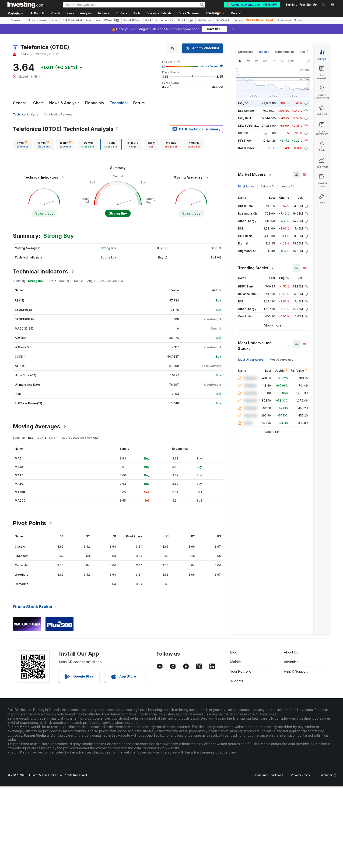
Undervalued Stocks (289, 20)
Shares (15, 20)
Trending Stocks (253, 268)
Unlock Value (209, 66)
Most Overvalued (282, 359)
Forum (139, 102)
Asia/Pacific (223, 20)
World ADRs (131, 20)
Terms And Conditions (268, 775)
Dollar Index (246, 148)
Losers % (287, 186)
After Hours (93, 20)
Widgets (236, 681)
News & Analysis (64, 102)
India (54, 20)
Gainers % (267, 186)
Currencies (245, 52)
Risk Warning (326, 775)
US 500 (243, 133)
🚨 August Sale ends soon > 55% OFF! (252, 4)
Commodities (284, 52)
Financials (94, 102)
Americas (167, 20)
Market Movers (252, 174)
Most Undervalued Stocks (255, 346)
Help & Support (296, 671)
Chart (38, 102)
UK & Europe (185, 20)
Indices (264, 52)
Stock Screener (189, 13)
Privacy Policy (300, 775)
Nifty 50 (243, 103)
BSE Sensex (246, 110)
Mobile (235, 662)
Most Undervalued (251, 359)
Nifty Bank (245, 118)
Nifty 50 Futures (249, 125)
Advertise (291, 662)
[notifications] (324, 4)
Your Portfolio (240, 671)
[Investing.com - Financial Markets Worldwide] (25, 4)
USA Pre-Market (72, 20)
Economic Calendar (160, 13)
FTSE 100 (244, 140)
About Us (291, 652)
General (20, 102)
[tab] (22, 144)
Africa (238, 20)
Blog (233, 652)
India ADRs (150, 20)
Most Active (246, 186)
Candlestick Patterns (58, 114)
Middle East (204, 20)
